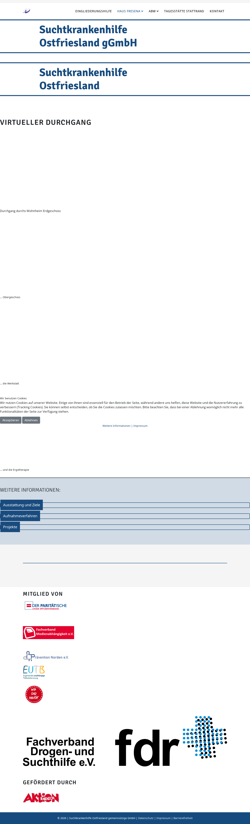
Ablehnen (31, 420)
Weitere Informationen (116, 425)
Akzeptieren (10, 420)
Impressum (140, 425)
